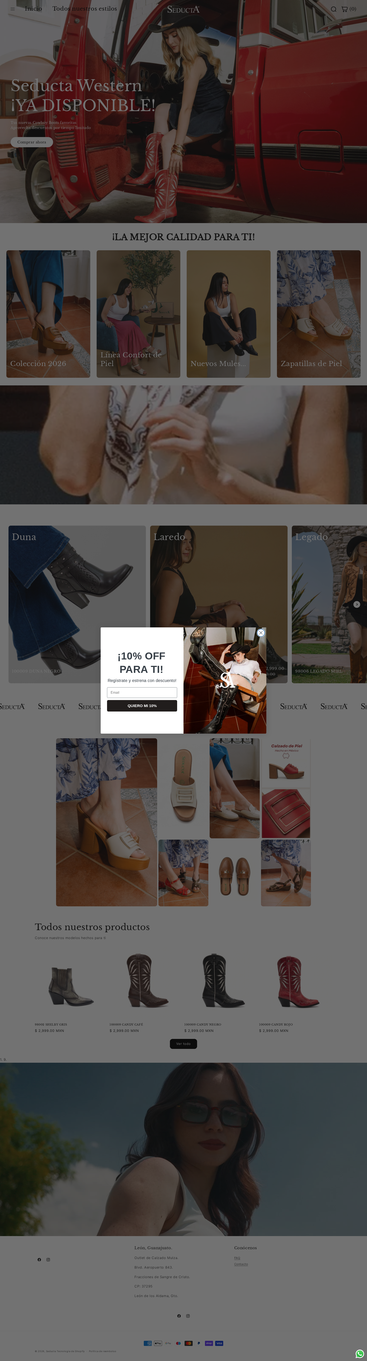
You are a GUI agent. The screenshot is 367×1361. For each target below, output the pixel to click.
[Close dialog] (261, 633)
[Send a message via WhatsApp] (360, 1354)
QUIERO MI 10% (142, 706)
